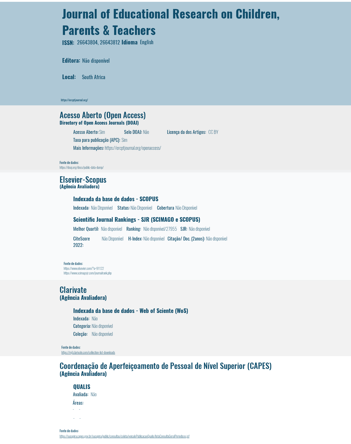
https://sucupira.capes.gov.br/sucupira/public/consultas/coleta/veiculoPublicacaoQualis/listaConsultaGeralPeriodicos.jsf (124, 436)
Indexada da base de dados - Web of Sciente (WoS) (130, 310)
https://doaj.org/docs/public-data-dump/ (82, 167)
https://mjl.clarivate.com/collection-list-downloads (88, 352)
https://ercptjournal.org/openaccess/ (133, 147)
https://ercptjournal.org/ (74, 100)
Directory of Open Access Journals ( (93, 122)
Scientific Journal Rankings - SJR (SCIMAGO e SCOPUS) (136, 219)
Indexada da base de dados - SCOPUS (115, 199)
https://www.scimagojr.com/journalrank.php (88, 272)
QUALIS (81, 386)
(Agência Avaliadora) (79, 186)
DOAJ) (133, 122)
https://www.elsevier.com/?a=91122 (84, 268)
